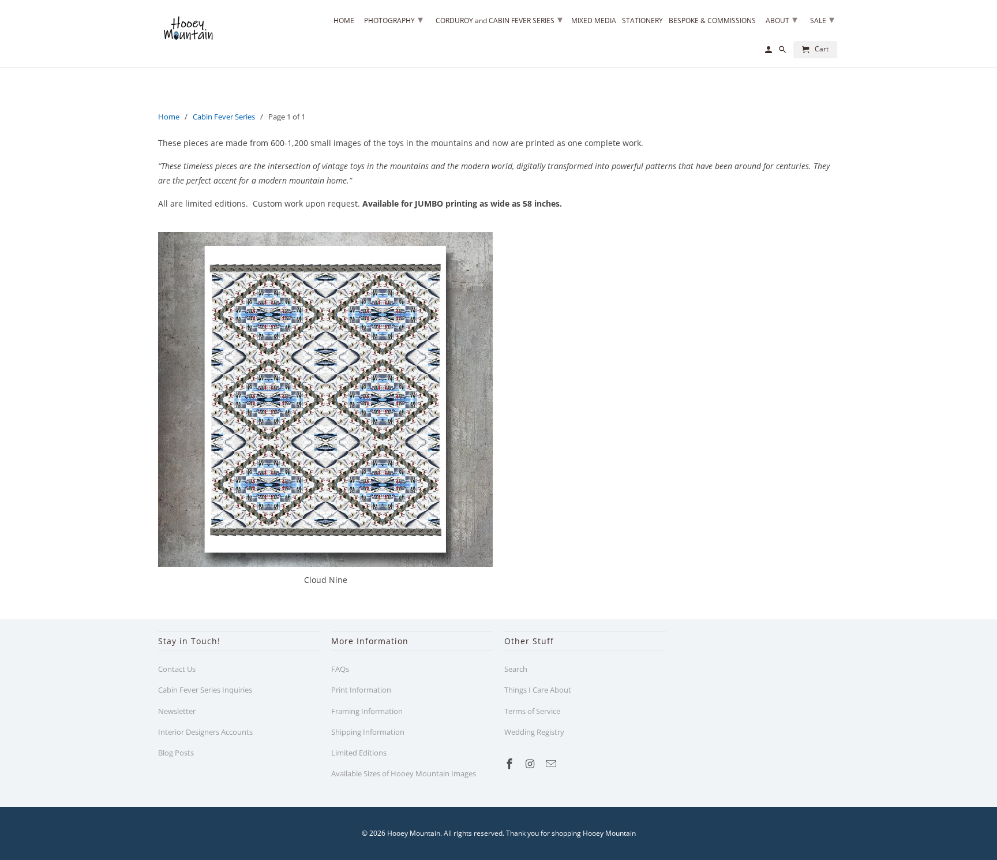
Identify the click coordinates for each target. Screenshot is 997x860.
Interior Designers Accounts (205, 732)
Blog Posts (176, 752)
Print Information (361, 690)
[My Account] (769, 52)
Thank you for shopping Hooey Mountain (571, 833)
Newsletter (177, 711)
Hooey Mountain (413, 833)
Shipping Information (367, 732)
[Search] (783, 52)
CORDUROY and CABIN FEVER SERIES (499, 19)
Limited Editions (359, 752)
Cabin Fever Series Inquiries (205, 690)
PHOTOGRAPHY (393, 19)
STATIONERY (642, 21)
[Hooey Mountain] (187, 27)
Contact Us (177, 669)
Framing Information (367, 711)
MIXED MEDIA (593, 21)
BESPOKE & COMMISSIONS (712, 21)
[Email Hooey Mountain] (552, 764)
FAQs (340, 669)
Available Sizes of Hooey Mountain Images (403, 773)
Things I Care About (537, 690)
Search (515, 669)
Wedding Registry (534, 732)
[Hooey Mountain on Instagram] (531, 764)
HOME (343, 21)
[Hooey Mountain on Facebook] (510, 764)
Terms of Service (532, 711)
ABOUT (781, 19)
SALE (822, 19)
